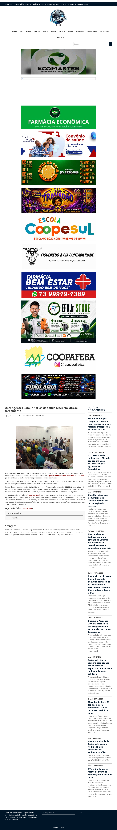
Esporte (61, 31)
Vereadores (92, 31)
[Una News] (58, 17)
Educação (80, 31)
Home (14, 31)
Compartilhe (14, 518)
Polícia (45, 31)
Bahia (28, 31)
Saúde (70, 31)
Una (21, 31)
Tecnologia (104, 31)
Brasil (53, 31)
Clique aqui (27, 508)
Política (37, 31)
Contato (60, 37)
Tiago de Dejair (33, 495)
